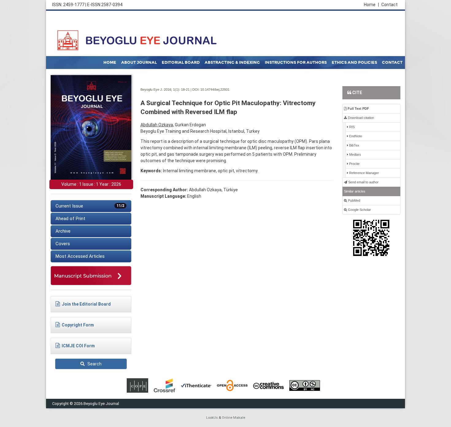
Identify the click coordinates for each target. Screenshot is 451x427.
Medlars (354, 154)
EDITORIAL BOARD (181, 62)
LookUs (212, 418)
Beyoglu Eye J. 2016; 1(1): (160, 89)
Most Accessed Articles (80, 256)
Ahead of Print (70, 218)
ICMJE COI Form (78, 345)
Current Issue (90, 206)
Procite (354, 164)
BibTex (353, 145)
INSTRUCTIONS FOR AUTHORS (296, 62)
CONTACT (392, 62)
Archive (63, 231)
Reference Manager (363, 173)
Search (93, 363)
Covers (63, 243)
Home (371, 4)
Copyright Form (78, 324)
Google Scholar (359, 210)
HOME (109, 62)
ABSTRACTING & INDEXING (232, 62)
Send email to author (363, 182)
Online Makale (233, 418)
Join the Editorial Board (86, 304)
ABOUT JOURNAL (139, 62)
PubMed (353, 200)
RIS (351, 127)
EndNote (355, 136)
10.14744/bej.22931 (214, 89)
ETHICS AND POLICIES (354, 62)
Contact (389, 4)
